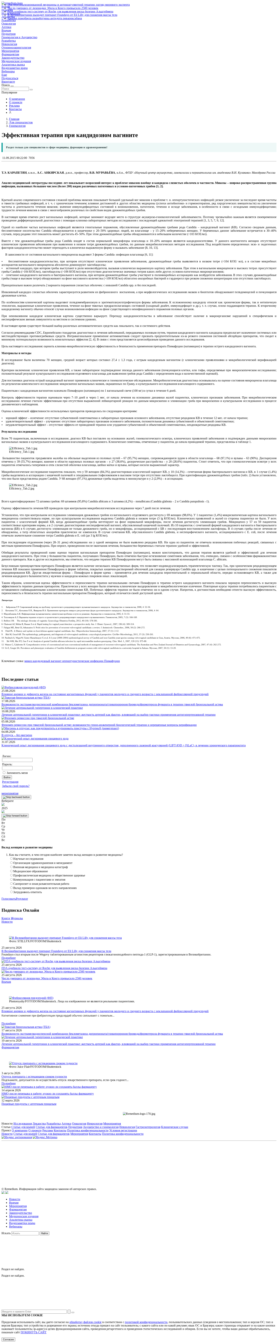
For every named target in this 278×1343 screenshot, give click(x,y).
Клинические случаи (174, 1127)
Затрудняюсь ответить (27, 892)
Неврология (9, 44)
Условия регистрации (123, 1130)
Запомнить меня (17, 772)
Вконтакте (8, 81)
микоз (28, 661)
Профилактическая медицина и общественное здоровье (49, 875)
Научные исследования (28, 858)
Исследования (22, 1123)
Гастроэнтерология (148, 1127)
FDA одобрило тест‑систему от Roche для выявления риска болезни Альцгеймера (60, 11)
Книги (6, 918)
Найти (44, 1233)
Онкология (9, 23)
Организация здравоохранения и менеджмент (42, 862)
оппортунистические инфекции (82, 661)
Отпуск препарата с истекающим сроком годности (34, 1076)
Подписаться (10, 78)
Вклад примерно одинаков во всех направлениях (45, 888)
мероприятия (10, 793)
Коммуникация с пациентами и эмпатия (39, 879)
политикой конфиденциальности (146, 1322)
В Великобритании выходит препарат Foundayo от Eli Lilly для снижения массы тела (62, 14)
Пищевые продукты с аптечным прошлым (29, 1103)
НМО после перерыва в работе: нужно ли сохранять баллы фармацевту (48, 1093)
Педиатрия (9, 33)
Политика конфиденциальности (88, 1130)
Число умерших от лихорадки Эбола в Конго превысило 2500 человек (53, 8)
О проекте (15, 102)
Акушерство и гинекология (101, 1127)
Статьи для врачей (23, 1127)
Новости (7, 921)
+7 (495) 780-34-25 (131, 1159)
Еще (4, 74)
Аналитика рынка (13, 64)
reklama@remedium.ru (180, 1159)
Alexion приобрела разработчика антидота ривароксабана (45, 18)
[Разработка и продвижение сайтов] (3, 1192)
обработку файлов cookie (85, 1322)
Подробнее (9, 957)
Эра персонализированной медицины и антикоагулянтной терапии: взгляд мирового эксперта (69, 4)
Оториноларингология (16, 47)
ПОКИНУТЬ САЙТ (34, 1332)
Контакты (15, 109)
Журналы (17, 918)
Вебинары (8, 71)
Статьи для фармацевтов (52, 1127)
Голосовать (9, 898)
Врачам (6, 30)
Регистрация (10, 781)
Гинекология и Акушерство (19, 37)
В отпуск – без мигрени (17, 735)
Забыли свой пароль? (16, 786)
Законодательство (13, 57)
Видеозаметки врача (15, 68)
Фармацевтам (10, 54)
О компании (17, 98)
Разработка (9, 40)
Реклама (14, 105)
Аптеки (6, 27)
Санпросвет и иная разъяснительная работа (41, 883)
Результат (22, 898)
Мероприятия (10, 51)
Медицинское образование (30, 871)
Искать (6, 1233)
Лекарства (39, 1123)
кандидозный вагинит (46, 661)
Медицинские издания (16, 61)
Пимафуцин (111, 661)
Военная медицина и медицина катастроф (40, 867)
